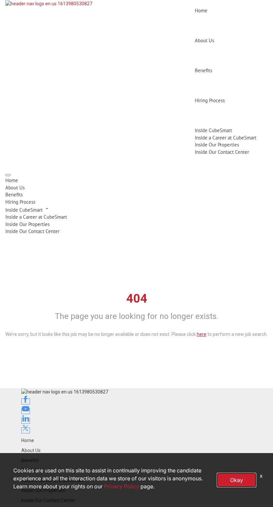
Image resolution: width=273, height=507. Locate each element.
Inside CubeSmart (213, 130)
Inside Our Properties (217, 144)
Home (201, 10)
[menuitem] (136, 180)
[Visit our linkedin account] (25, 421)
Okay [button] (236, 480)
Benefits (203, 70)
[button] (136, 209)
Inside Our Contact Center (222, 152)
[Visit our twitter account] (25, 430)
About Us (204, 40)
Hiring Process (210, 100)
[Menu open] (8, 175)
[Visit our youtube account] (25, 411)
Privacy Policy (121, 486)
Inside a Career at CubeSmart (225, 137)
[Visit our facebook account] (25, 401)
